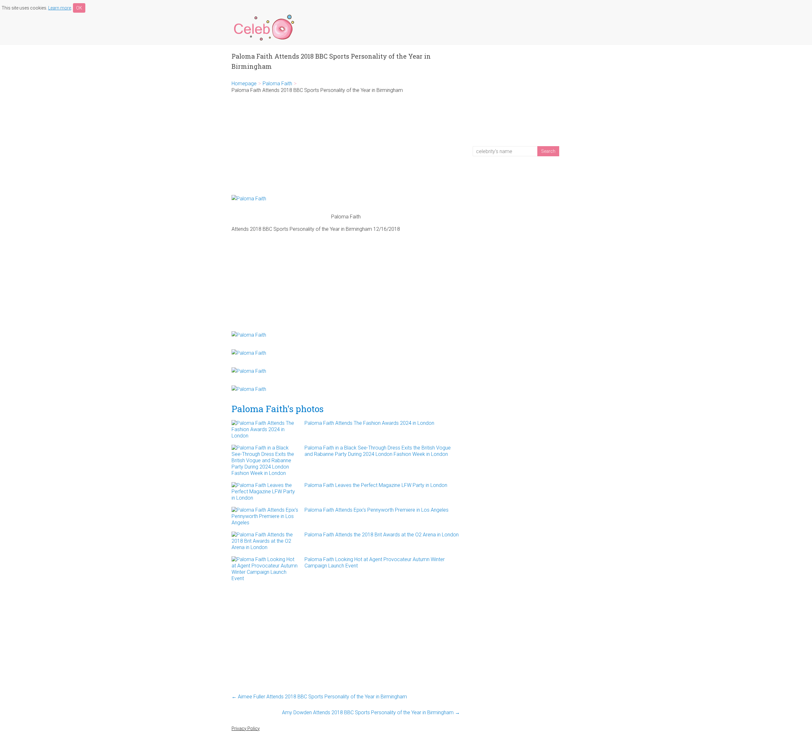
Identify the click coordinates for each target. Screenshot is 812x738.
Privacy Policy (246, 728)
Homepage (244, 84)
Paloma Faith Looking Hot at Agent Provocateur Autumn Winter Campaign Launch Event (374, 562)
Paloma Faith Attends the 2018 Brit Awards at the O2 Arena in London (381, 535)
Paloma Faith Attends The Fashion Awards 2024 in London (369, 423)
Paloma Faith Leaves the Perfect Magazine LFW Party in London (375, 485)
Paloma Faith (277, 84)
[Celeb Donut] (263, 16)
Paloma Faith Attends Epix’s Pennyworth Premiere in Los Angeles (376, 510)
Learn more (59, 7)
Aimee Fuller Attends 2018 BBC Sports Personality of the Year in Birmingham (319, 697)
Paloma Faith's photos (278, 409)
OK (79, 7)
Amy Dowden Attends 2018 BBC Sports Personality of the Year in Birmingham (371, 712)
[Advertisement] (346, 144)
